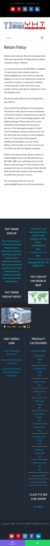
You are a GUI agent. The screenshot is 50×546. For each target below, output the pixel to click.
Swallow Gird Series (39, 438)
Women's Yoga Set (39, 464)
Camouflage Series (39, 357)
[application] (16, 316)
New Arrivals (6, 359)
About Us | (11, 354)
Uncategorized (37, 482)
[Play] (4, 326)
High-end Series (40, 403)
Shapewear (37, 475)
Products (12, 363)
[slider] (14, 326)
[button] (16, 316)
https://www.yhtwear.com (38, 259)
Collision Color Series (40, 370)
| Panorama (14, 350)
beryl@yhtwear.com (33, 3)
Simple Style (39, 427)
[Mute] (24, 326)
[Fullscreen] (28, 326)
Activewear (37, 350)
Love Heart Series (40, 416)
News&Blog (8, 372)
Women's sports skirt (40, 451)
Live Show (17, 359)
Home (6, 350)
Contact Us (7, 368)
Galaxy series (39, 381)
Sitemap (17, 368)
